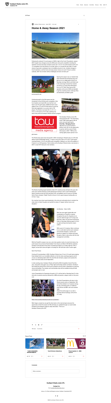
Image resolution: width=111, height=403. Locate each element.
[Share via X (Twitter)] (35, 324)
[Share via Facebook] (32, 324)
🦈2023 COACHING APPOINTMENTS (32, 351)
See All (84, 335)
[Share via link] (41, 324)
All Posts (27, 15)
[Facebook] (106, 4)
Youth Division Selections (55, 351)
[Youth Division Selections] (55, 343)
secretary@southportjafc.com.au (57, 387)
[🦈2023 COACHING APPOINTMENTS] (34, 343)
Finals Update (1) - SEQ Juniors (75, 351)
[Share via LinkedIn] (38, 324)
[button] (84, 15)
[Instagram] (104, 4)
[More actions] (78, 24)
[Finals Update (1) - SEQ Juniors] (76, 343)
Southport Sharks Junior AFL (19, 4)
